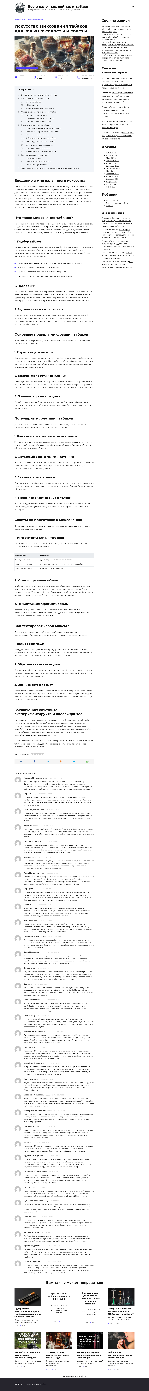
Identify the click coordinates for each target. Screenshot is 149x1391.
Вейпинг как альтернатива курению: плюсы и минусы (120, 1355)
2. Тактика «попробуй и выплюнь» (40, 118)
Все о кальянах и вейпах (27, 68)
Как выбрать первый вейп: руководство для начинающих (89, 1355)
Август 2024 (111, 182)
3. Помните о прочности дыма (38, 122)
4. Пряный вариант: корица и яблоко (41, 138)
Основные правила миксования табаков (40, 112)
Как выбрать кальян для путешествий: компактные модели (27, 1355)
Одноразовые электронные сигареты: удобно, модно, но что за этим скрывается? (118, 50)
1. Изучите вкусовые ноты (36, 115)
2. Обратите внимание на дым (38, 161)
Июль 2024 (111, 184)
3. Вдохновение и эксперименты (40, 108)
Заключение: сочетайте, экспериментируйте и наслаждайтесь (50, 168)
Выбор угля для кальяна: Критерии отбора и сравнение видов (117, 124)
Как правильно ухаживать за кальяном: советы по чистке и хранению (90, 1298)
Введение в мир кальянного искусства (39, 95)
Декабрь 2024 (112, 179)
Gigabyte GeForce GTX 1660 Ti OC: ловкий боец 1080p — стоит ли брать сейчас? (117, 37)
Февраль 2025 (112, 174)
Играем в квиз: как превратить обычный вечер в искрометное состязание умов (116, 29)
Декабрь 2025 (112, 166)
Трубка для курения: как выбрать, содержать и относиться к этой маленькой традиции (117, 58)
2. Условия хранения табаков (38, 148)
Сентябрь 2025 (113, 169)
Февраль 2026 (112, 161)
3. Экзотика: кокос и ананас (37, 135)
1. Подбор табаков (33, 102)
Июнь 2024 (111, 187)
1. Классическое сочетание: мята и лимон (43, 128)
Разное (109, 206)
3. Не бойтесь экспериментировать (41, 151)
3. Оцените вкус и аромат (36, 165)
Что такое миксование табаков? (35, 99)
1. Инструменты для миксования (39, 145)
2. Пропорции (32, 105)
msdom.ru (83, 1376)
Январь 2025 (112, 176)
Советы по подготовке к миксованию (38, 142)
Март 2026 (111, 158)
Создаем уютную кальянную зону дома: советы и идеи (57, 1355)
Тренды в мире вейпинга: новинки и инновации (59, 1296)
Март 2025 (111, 171)
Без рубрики (112, 200)
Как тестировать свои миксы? (35, 155)
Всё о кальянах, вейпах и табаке (58, 6)
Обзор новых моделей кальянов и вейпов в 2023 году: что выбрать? (121, 1311)
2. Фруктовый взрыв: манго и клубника (42, 132)
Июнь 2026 (111, 153)
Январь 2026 (112, 163)
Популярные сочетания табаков (36, 125)
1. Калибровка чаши (34, 158)
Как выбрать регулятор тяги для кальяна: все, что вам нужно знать (118, 136)
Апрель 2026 (112, 155)
